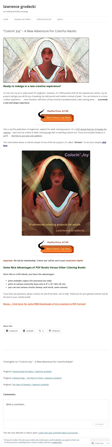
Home (5, 19)
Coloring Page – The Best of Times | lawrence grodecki (36, 378)
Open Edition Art (44, 19)
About (60, 19)
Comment (99, 424)
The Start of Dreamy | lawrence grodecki (30, 384)
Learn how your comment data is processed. (58, 432)
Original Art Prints (22, 19)
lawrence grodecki (19, 6)
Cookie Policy (56, 442)
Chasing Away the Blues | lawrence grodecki (31, 371)
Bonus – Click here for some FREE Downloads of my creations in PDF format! (44, 303)
